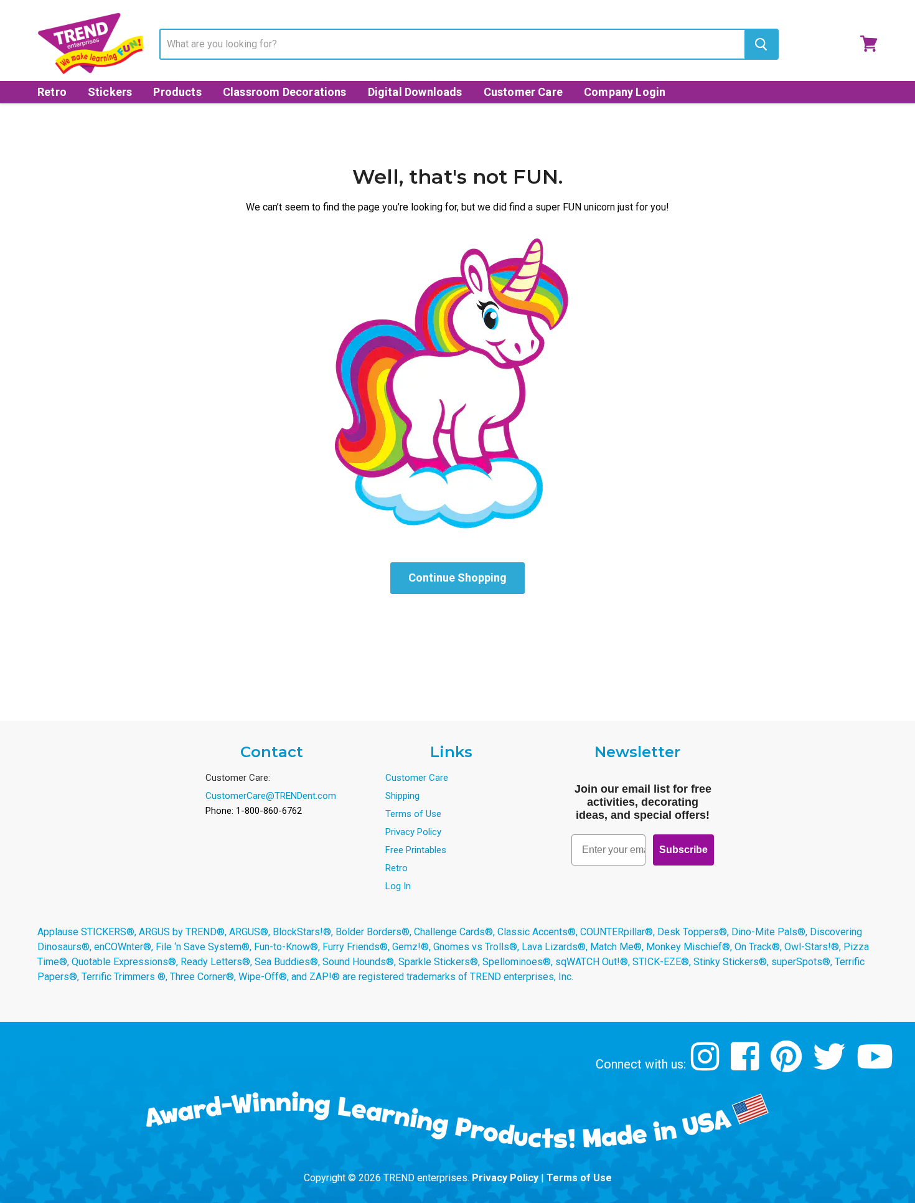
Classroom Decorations (285, 91)
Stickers (110, 91)
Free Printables (415, 850)
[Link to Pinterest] (787, 1065)
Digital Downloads (415, 91)
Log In (398, 886)
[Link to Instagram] (707, 1065)
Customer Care (523, 91)
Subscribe (683, 849)
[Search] (760, 44)
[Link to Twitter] (831, 1065)
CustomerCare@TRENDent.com (270, 795)
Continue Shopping (457, 577)
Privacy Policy (413, 831)
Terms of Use (413, 813)
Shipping (402, 795)
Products (177, 91)
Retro (52, 91)
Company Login (624, 91)
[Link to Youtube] (876, 1065)
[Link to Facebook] (747, 1065)
